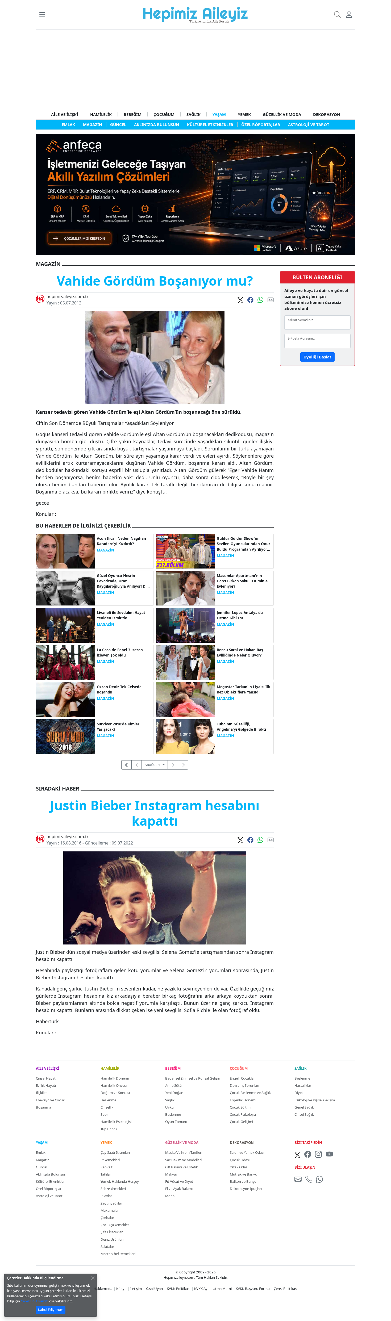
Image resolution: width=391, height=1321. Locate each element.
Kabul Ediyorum (50, 1309)
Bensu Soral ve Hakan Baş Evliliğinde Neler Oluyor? (240, 652)
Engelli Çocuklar (242, 1078)
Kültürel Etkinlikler (50, 1181)
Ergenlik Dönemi (243, 1100)
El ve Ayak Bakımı (179, 1188)
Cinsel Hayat (46, 1078)
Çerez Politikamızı (34, 1301)
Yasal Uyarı (154, 1288)
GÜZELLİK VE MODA (282, 114)
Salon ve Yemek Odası (247, 1152)
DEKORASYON (326, 114)
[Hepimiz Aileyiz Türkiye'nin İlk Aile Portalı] (195, 14)
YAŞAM (219, 114)
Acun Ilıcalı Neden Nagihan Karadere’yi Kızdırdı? (121, 541)
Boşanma (43, 1107)
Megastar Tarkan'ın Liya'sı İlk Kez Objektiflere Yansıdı (243, 689)
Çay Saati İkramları (115, 1152)
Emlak (40, 1152)
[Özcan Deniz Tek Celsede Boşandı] (65, 699)
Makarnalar (110, 1210)
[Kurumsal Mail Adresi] (298, 1179)
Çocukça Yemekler (115, 1224)
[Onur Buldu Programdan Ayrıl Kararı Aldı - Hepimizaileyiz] (185, 550)
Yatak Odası (239, 1167)
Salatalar (107, 1246)
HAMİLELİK (101, 114)
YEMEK (244, 114)
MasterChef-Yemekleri (118, 1253)
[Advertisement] (195, 69)
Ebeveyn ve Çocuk (50, 1100)
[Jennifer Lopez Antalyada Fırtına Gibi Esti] (185, 625)
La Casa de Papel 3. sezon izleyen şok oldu (120, 652)
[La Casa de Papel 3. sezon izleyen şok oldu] (65, 661)
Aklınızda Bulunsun (51, 1174)
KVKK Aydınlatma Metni (213, 1288)
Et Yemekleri (110, 1159)
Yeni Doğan (174, 1092)
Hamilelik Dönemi (115, 1078)
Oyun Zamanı (176, 1121)
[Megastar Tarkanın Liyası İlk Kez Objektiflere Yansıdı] (185, 699)
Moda (169, 1195)
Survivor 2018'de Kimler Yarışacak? (118, 727)
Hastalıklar (302, 1085)
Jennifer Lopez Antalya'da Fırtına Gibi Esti (240, 615)
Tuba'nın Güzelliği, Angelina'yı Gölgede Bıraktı (241, 727)
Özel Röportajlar (48, 1188)
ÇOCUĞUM (163, 114)
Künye (121, 1288)
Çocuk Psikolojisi (243, 1114)
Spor (104, 1114)
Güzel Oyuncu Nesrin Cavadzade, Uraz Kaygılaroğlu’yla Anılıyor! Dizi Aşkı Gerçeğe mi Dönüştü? (123, 581)
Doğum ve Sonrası (115, 1092)
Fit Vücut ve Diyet (179, 1181)
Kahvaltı (107, 1167)
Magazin (42, 1159)
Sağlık (169, 1100)
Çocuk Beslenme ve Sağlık (250, 1092)
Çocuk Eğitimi (240, 1107)
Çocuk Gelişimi (241, 1121)
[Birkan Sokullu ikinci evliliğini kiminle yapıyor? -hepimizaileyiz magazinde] (185, 587)
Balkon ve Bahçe (243, 1181)
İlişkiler (41, 1092)
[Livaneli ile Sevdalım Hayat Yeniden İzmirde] (65, 625)
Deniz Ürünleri (112, 1239)
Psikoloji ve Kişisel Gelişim (314, 1100)
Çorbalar (107, 1217)
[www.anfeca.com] (195, 194)
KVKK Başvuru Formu (253, 1288)
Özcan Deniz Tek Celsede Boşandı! (119, 689)
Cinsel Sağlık (304, 1114)
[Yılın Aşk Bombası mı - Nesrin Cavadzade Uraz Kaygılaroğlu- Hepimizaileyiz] (65, 587)
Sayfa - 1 (153, 764)
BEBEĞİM (133, 114)
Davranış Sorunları (244, 1085)
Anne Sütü (173, 1085)
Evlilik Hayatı (46, 1085)
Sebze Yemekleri (113, 1188)
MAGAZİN (105, 550)
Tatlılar (106, 1174)
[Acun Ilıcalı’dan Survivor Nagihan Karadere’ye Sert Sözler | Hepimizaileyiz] (65, 550)
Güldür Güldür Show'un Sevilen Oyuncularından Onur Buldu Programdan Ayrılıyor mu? (243, 544)
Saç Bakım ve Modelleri (183, 1159)
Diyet (298, 1092)
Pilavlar (106, 1195)
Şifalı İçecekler (112, 1232)
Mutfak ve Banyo (243, 1174)
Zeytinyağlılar (111, 1203)
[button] (42, 14)
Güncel (41, 1167)
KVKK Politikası (178, 1288)
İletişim (136, 1288)
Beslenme (108, 1100)
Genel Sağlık (304, 1107)
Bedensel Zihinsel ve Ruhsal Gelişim (193, 1078)
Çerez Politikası (285, 1288)
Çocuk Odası (239, 1159)
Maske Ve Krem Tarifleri (183, 1152)
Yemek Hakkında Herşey (120, 1181)
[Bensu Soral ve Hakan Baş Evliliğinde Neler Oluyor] (185, 661)
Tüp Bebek (109, 1128)
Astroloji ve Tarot (49, 1195)
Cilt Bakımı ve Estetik (181, 1167)
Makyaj (171, 1174)
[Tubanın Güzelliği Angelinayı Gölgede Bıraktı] (185, 736)
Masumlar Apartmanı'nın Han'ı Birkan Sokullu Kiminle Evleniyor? (242, 581)
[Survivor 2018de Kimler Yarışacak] (65, 736)
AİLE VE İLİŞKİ (64, 114)
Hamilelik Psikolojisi (116, 1121)
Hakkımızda (103, 1288)
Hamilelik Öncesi (114, 1085)
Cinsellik (107, 1107)
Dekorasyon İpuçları (246, 1188)
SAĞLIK (193, 114)
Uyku (169, 1107)
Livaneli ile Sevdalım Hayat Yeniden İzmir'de (121, 615)
